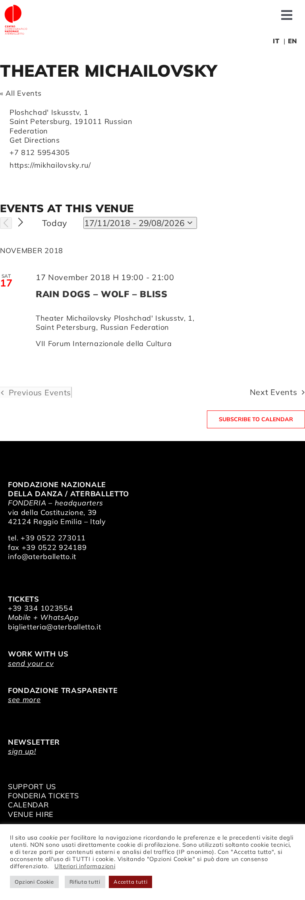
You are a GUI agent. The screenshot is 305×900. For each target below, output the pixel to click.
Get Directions (35, 140)
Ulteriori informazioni (84, 866)
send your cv (31, 663)
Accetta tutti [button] (130, 882)
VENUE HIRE (31, 814)
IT (276, 41)
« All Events (20, 93)
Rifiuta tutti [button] (84, 882)
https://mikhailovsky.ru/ (50, 165)
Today (55, 223)
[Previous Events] (6, 223)
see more (24, 699)
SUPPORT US (32, 786)
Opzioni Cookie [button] (34, 882)
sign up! (22, 751)
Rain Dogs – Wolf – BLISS (101, 294)
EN (292, 41)
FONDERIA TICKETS (43, 795)
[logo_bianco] (16, 7)
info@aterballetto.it (42, 556)
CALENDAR (28, 804)
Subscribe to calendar (256, 419)
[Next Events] (20, 222)
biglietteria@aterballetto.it (54, 626)
